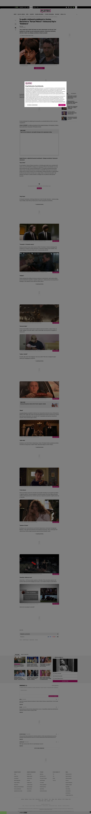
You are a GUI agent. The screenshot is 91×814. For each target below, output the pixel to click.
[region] (45, 94)
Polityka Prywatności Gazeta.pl (57, 101)
